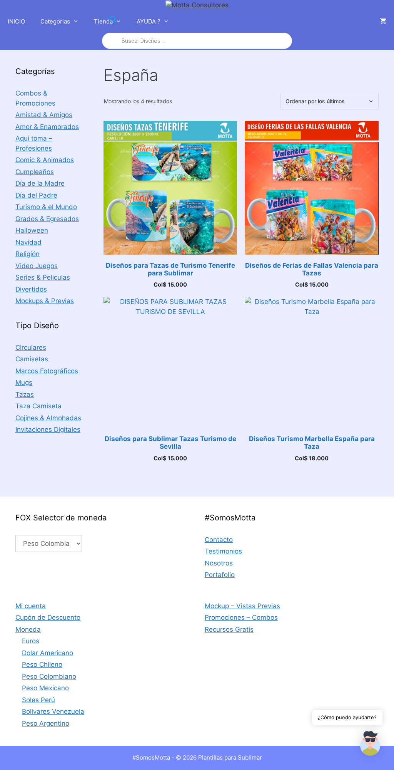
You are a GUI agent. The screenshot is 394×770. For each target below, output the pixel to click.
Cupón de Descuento (47, 617)
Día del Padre (36, 195)
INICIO (16, 21)
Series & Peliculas (42, 277)
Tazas (24, 394)
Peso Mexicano (45, 688)
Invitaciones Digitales (47, 429)
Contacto (219, 540)
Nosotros (219, 563)
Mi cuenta (30, 606)
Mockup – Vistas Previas (242, 606)
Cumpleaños (34, 172)
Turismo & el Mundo (46, 207)
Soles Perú (38, 700)
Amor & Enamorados (47, 127)
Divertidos (31, 289)
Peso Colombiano (49, 676)
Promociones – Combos (241, 617)
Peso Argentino (45, 723)
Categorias (55, 21)
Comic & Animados (44, 160)
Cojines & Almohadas (48, 418)
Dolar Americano (47, 653)
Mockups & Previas (44, 301)
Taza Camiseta (38, 406)
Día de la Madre (40, 183)
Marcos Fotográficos (46, 371)
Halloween (31, 230)
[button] (370, 745)
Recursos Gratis (229, 629)
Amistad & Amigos (43, 115)
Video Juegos (36, 266)
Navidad (28, 242)
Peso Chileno (42, 664)
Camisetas (31, 359)
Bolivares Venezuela (53, 711)
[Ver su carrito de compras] (383, 21)
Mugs (23, 382)
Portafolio (220, 575)
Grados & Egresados (47, 219)
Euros (30, 641)
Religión (27, 254)
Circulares (30, 347)
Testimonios (223, 551)
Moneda (28, 629)
